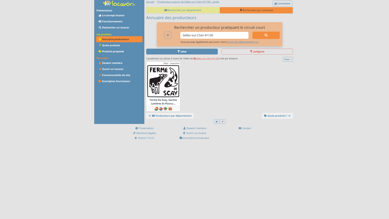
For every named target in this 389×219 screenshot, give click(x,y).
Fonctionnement (112, 21)
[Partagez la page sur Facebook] (222, 121)
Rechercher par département (184, 10)
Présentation (146, 128)
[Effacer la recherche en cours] (168, 35)
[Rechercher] (266, 35)
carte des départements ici (242, 42)
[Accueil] (119, 3)
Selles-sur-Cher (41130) (207, 58)
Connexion (283, 3)
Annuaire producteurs (115, 39)
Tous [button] (287, 59)
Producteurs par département (173, 115)
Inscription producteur (196, 138)
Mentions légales (146, 133)
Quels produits (111, 45)
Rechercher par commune (257, 10)
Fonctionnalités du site (116, 75)
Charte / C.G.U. (146, 138)
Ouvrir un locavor (113, 69)
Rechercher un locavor (115, 27)
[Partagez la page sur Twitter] (216, 121)
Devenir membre (112, 63)
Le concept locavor (113, 15)
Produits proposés (113, 51)
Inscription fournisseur (116, 81)
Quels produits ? (277, 115)
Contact (246, 128)
